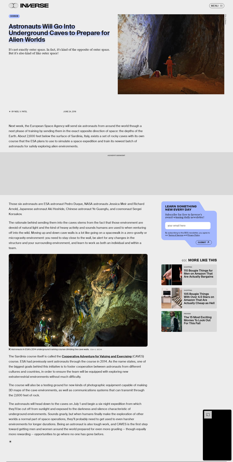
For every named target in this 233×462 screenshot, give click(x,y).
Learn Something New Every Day (181, 207)
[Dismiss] (227, 412)
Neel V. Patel (20, 111)
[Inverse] (34, 5)
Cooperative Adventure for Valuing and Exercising (97, 356)
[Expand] (206, 412)
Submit (202, 242)
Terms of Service (175, 235)
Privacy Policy (194, 235)
